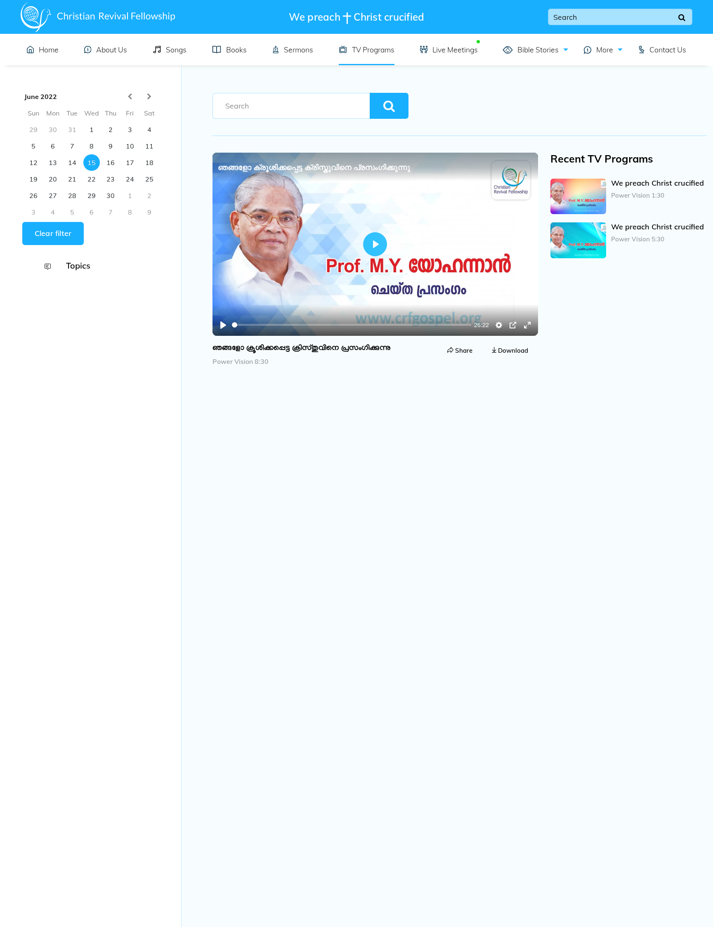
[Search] (682, 17)
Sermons (298, 49)
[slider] (351, 325)
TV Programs (373, 49)
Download (512, 350)
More (604, 49)
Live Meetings (455, 49)
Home (49, 49)
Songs (176, 49)
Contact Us (667, 49)
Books (236, 49)
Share (462, 350)
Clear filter (53, 233)
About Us (111, 49)
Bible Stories (537, 49)
